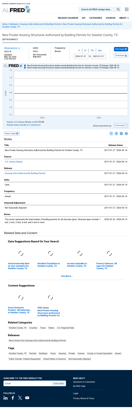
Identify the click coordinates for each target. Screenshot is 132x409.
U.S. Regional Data (65, 328)
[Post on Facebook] (116, 133)
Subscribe (58, 383)
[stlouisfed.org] (16, 3)
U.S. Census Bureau (13, 161)
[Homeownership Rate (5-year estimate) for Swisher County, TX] (21, 253)
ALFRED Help (79, 386)
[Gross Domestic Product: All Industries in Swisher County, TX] (21, 297)
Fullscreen (120, 125)
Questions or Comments (84, 382)
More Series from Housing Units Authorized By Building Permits (37, 340)
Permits (32, 353)
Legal (75, 393)
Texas (43, 328)
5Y (85, 50)
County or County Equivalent (99, 353)
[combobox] (100, 9)
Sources (111, 18)
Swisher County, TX (17, 328)
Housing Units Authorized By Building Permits (40, 24)
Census (81, 353)
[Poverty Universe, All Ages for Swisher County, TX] (109, 253)
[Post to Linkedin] (126, 133)
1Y (79, 50)
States (51, 328)
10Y (92, 50)
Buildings (43, 353)
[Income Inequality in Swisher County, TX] (80, 253)
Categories (95, 18)
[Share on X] (111, 133)
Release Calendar (68, 18)
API (83, 18)
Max (100, 50)
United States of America (54, 359)
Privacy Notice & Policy (83, 398)
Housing (62, 353)
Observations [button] (11, 48)
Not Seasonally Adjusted (79, 359)
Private (72, 353)
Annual (118, 353)
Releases (14, 24)
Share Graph (10, 133)
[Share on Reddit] (121, 133)
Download (120, 55)
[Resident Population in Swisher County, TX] (50, 253)
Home (5, 24)
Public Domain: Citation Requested (24, 359)
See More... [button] (67, 276)
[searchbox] (100, 9)
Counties (33, 328)
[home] (16, 9)
